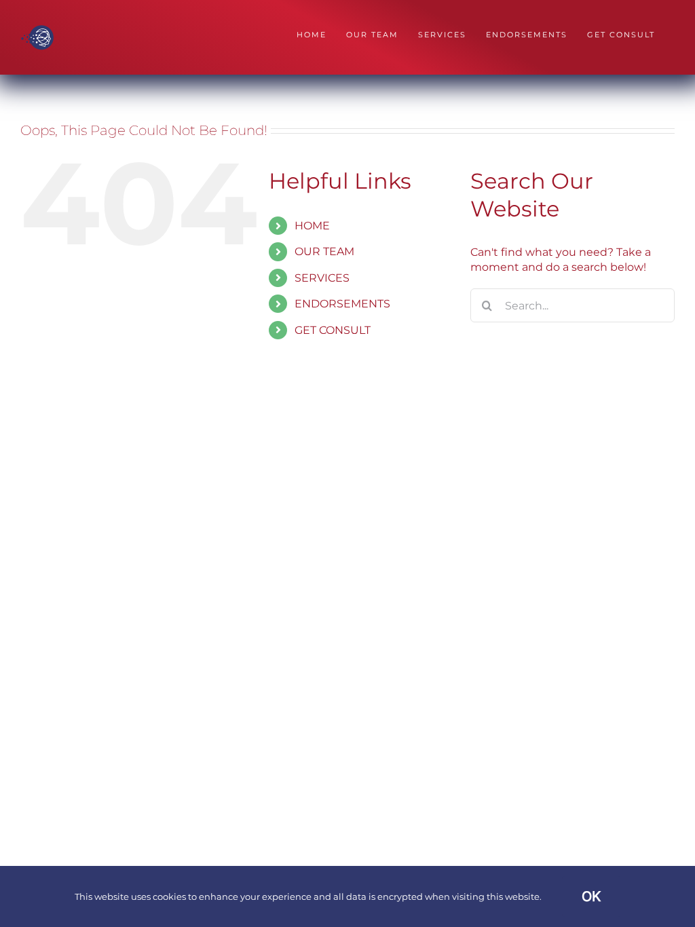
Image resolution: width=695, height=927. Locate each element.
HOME (312, 225)
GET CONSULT (333, 330)
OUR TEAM (324, 251)
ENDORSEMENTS (342, 303)
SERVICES (322, 277)
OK (591, 896)
